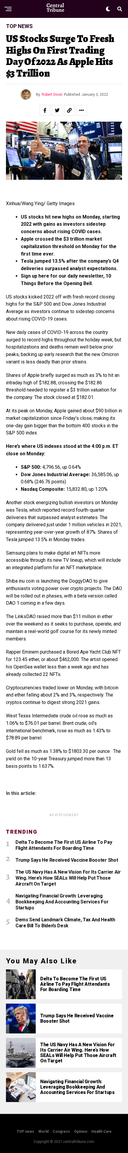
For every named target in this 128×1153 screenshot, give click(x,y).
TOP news (25, 1131)
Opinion (80, 1131)
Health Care (101, 1131)
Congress (61, 1131)
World (43, 1131)
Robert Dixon (52, 94)
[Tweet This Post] (57, 110)
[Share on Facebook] (45, 110)
